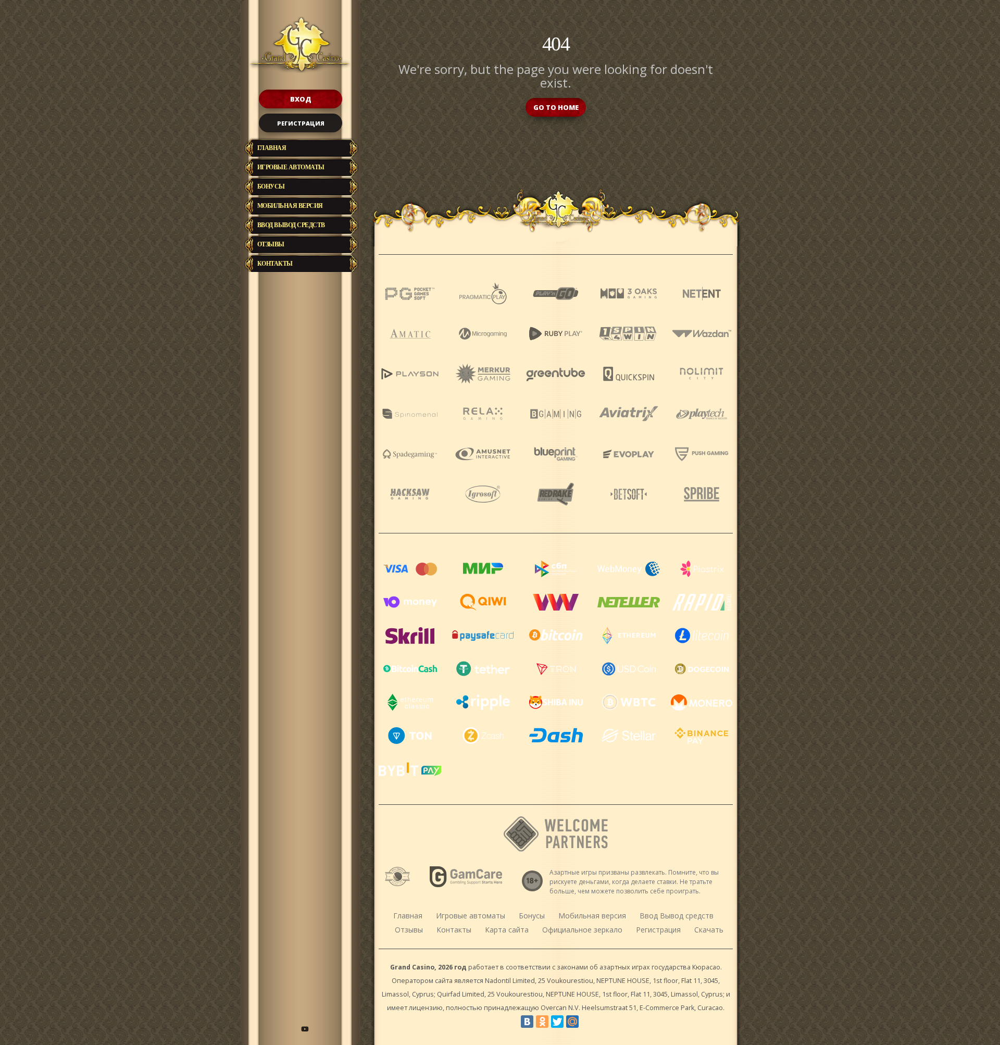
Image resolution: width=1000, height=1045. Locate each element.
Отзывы (270, 244)
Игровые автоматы (290, 167)
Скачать (708, 930)
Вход (300, 99)
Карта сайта (507, 930)
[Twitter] (557, 1021)
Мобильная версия (290, 205)
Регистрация (300, 123)
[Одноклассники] (542, 1021)
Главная (271, 148)
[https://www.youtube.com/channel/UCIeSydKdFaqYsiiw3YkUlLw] (304, 1029)
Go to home (556, 107)
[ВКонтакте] (527, 1021)
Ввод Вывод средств (291, 225)
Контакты (275, 263)
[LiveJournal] (587, 1021)
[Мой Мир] (572, 1021)
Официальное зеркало (582, 930)
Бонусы (271, 186)
